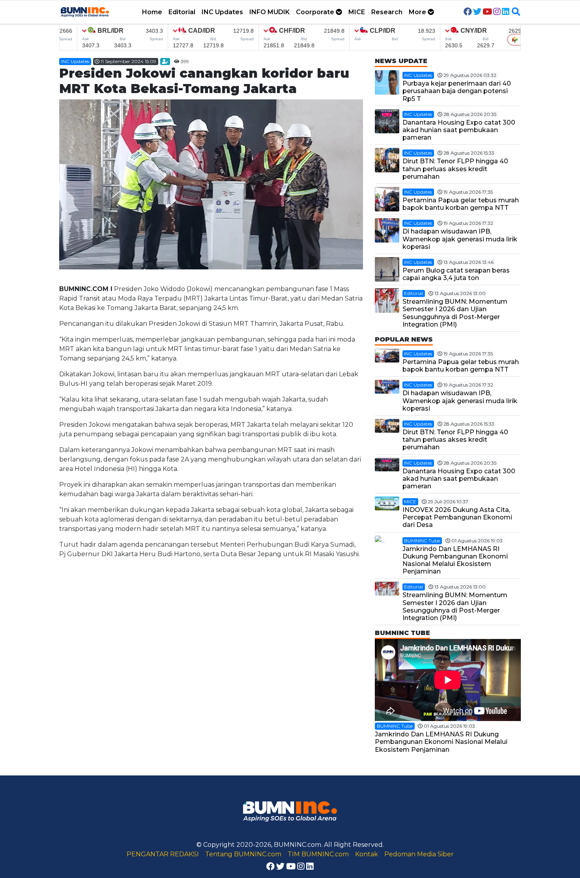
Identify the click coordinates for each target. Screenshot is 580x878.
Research (386, 12)
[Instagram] (497, 12)
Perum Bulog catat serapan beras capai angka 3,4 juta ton (456, 274)
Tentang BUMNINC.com (243, 854)
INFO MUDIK (269, 12)
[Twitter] (477, 12)
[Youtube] (487, 12)
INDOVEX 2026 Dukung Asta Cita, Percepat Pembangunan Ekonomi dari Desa (457, 517)
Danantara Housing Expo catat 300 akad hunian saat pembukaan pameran (458, 130)
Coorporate (316, 12)
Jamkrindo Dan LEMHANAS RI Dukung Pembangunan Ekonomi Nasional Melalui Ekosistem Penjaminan (455, 560)
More (418, 12)
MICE (356, 12)
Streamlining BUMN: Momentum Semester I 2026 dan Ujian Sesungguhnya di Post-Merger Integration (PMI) (454, 313)
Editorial (181, 12)
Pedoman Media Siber (419, 854)
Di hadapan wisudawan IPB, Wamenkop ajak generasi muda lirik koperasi (459, 239)
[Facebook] (468, 12)
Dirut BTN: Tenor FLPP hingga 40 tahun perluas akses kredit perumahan (455, 168)
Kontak (366, 854)
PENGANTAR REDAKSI (163, 854)
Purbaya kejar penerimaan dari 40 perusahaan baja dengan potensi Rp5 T (456, 91)
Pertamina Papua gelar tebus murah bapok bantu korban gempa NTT (460, 203)
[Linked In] (505, 12)
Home (152, 12)
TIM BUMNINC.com (318, 854)
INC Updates (222, 12)
